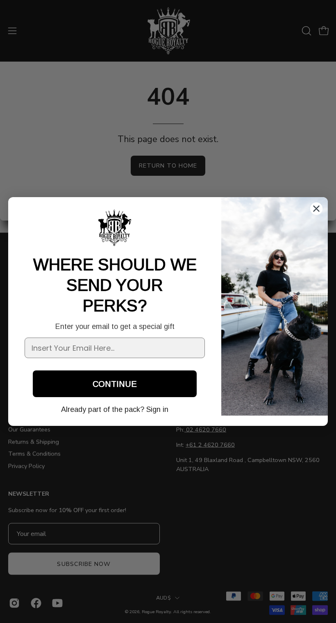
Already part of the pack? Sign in (114, 409)
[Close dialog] (316, 208)
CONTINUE (115, 384)
